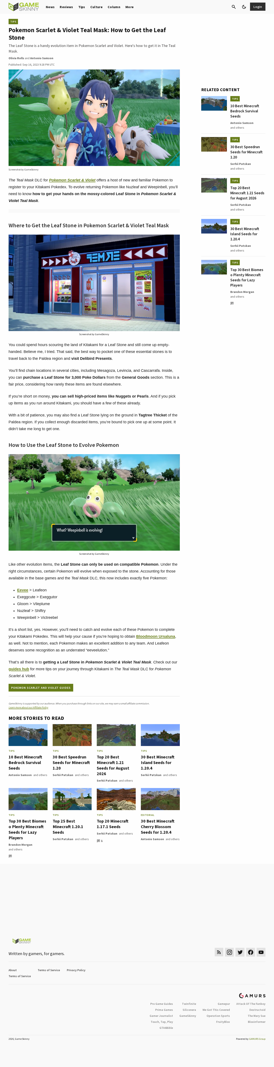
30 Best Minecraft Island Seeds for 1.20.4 (157, 762)
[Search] (233, 7)
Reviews (66, 7)
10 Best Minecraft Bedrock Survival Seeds (25, 762)
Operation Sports (218, 1016)
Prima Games (164, 1010)
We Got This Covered (216, 1010)
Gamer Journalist (161, 1016)
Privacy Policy (76, 970)
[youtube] (261, 952)
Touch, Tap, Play (162, 1022)
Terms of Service (49, 970)
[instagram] (229, 952)
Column (114, 7)
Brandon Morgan (20, 845)
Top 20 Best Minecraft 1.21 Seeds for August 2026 (113, 765)
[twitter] (239, 952)
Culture (96, 7)
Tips (81, 7)
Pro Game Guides (161, 1004)
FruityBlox (223, 1022)
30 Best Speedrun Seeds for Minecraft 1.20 (71, 762)
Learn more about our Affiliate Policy (28, 707)
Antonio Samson (20, 775)
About (13, 970)
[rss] (219, 952)
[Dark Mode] (244, 7)
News (50, 7)
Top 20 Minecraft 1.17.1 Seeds (112, 823)
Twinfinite (189, 1004)
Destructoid (257, 1010)
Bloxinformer (256, 1022)
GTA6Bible (166, 1028)
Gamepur (224, 1004)
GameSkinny (187, 1016)
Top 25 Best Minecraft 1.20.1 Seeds (68, 826)
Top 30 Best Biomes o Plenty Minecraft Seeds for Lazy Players (27, 829)
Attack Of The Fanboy (250, 1004)
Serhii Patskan (63, 775)
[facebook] (250, 952)
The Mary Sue (256, 1016)
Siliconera (189, 1010)
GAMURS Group (257, 1038)
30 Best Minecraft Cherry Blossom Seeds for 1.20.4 (157, 826)
